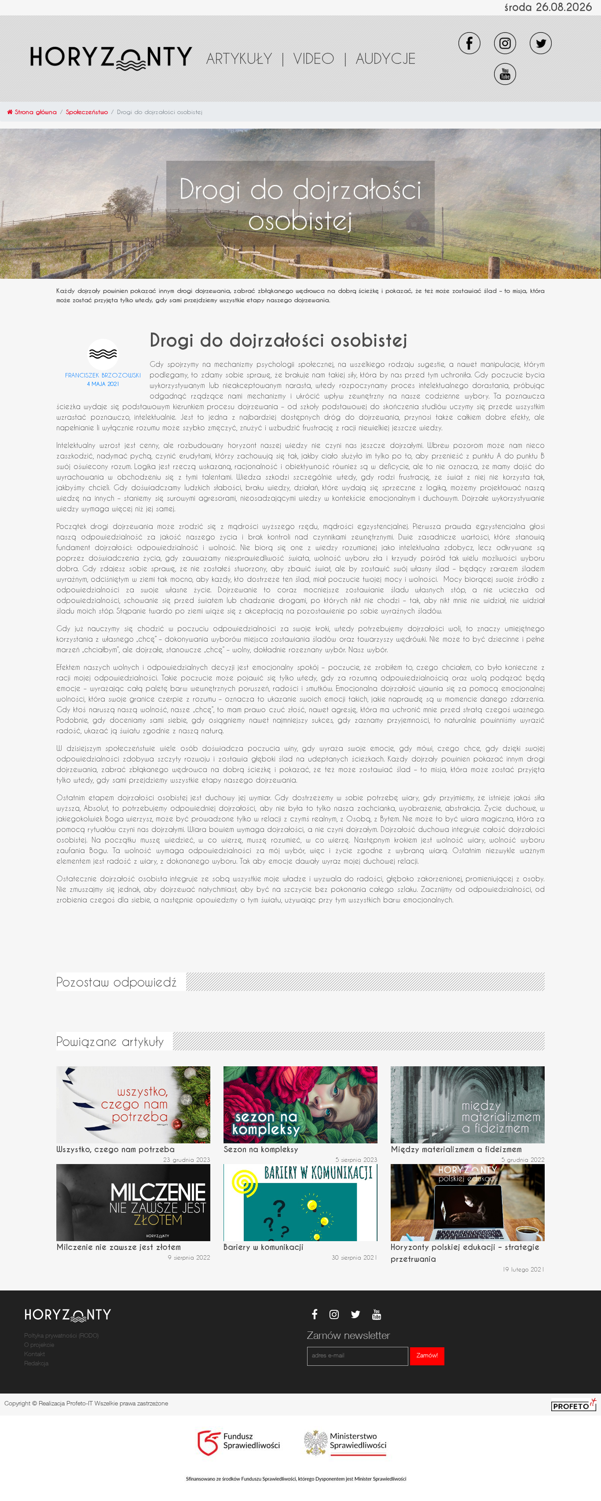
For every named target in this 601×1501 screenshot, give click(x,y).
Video (320, 58)
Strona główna (35, 111)
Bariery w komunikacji (264, 1247)
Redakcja (36, 1364)
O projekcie (39, 1345)
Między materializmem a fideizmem (456, 1149)
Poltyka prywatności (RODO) (61, 1336)
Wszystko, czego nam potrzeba (115, 1149)
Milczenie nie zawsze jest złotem (118, 1247)
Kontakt (34, 1355)
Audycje (385, 58)
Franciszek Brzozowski (103, 375)
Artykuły (245, 58)
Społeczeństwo (87, 111)
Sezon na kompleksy (261, 1149)
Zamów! (427, 1356)
